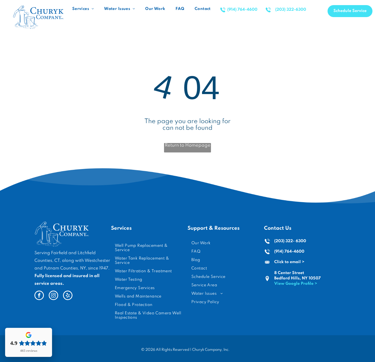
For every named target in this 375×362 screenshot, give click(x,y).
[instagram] (53, 296)
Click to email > (289, 262)
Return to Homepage (187, 145)
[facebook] (39, 296)
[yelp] (67, 296)
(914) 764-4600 (289, 252)
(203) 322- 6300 (290, 241)
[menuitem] (83, 9)
